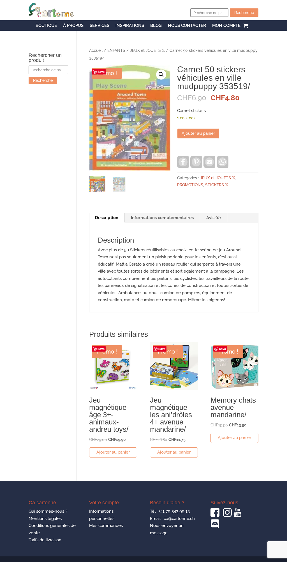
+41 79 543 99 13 (174, 511)
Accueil (96, 50)
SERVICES (99, 26)
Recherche (244, 12)
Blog (156, 26)
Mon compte (226, 26)
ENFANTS (116, 50)
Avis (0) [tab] (213, 217)
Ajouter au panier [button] (113, 452)
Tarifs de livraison (45, 539)
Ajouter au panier (198, 133)
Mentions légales (45, 518)
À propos (73, 26)
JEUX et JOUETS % (147, 50)
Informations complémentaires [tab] (162, 217)
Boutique (46, 26)
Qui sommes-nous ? (48, 511)
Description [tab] (106, 217)
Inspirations (129, 26)
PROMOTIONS (190, 185)
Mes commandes (106, 525)
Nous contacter (187, 26)
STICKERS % (216, 185)
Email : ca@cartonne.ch (172, 518)
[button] (161, 74)
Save (101, 71)
